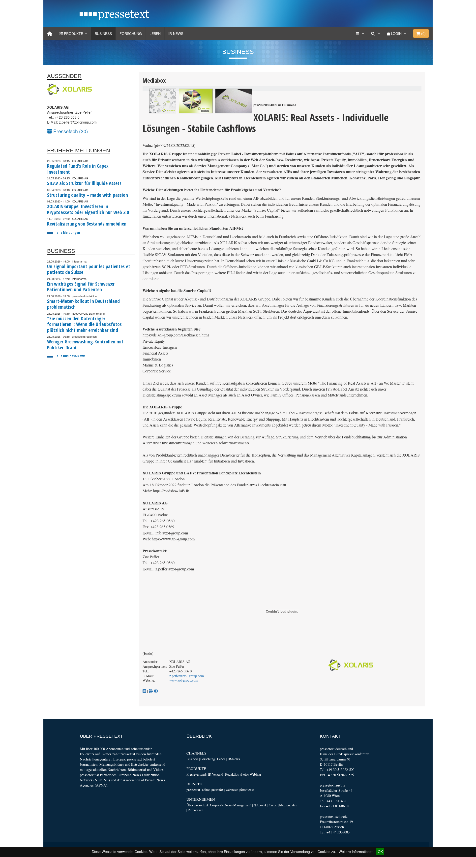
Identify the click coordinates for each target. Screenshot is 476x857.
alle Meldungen (68, 232)
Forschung (130, 33)
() (423, 33)
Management (242, 805)
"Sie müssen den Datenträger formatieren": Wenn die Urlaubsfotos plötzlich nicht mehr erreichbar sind (84, 324)
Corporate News (221, 805)
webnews (232, 789)
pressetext (193, 789)
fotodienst (247, 789)
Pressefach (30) (70, 131)
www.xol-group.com (183, 680)
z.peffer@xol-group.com (186, 675)
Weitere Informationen (356, 851)
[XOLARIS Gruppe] (233, 101)
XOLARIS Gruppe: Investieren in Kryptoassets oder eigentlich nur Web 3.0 (88, 209)
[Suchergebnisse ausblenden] (156, 691)
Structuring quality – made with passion (87, 195)
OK (380, 851)
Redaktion (232, 774)
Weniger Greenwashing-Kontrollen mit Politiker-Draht (85, 344)
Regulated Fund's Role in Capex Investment (78, 169)
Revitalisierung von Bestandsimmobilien (86, 223)
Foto (244, 774)
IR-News (175, 33)
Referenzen (195, 810)
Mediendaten (288, 805)
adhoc (206, 789)
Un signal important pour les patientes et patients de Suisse (88, 269)
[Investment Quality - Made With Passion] (196, 101)
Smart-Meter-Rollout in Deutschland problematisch (83, 304)
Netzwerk (260, 805)
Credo (273, 805)
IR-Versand (215, 774)
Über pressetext (197, 805)
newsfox (218, 789)
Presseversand (196, 774)
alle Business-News (71, 356)
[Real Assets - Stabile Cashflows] (163, 101)
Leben (155, 33)
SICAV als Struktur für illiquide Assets (84, 183)
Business (103, 33)
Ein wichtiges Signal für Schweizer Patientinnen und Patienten (81, 286)
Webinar (255, 774)
